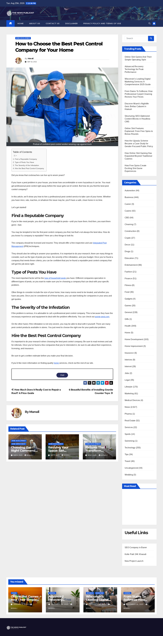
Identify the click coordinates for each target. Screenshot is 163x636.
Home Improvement (18, 444)
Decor (127, 245)
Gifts (127, 319)
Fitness (128, 285)
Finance (128, 278)
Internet (128, 366)
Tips (127, 454)
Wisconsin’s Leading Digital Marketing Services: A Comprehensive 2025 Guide (138, 82)
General (128, 312)
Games (128, 305)
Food (127, 292)
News (127, 407)
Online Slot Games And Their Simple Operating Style (24, 600)
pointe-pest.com (102, 317)
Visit (62, 375)
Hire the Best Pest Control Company (29, 168)
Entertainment (131, 265)
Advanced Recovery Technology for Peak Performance (134, 69)
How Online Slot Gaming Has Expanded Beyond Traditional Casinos (138, 156)
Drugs (127, 251)
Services (129, 427)
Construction (130, 231)
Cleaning (129, 224)
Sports (128, 434)
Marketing (129, 393)
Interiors (128, 360)
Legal (127, 380)
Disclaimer (71, 23)
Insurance (129, 353)
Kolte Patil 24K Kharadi (135, 554)
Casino (128, 211)
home (56, 363)
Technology (130, 448)
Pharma (128, 414)
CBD (127, 218)
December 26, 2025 (135, 604)
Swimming (129, 441)
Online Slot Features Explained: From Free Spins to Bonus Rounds (139, 131)
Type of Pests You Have (24, 162)
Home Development (23, 38)
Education (129, 258)
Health (128, 326)
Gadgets (128, 299)
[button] (149, 23)
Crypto (128, 238)
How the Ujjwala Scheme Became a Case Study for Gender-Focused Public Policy (139, 143)
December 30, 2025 (60, 604)
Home (20, 23)
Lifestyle (128, 387)
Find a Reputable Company (26, 159)
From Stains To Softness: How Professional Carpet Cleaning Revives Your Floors (139, 94)
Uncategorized (131, 468)
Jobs (127, 373)
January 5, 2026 (21, 604)
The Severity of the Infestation (27, 165)
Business (129, 197)
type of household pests (55, 278)
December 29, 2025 (97, 604)
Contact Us (53, 23)
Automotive (130, 190)
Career (128, 204)
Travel (127, 461)
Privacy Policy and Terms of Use (102, 23)
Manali (30, 58)
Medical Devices (132, 400)
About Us (34, 23)
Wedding (129, 475)
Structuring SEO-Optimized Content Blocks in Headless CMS (137, 119)
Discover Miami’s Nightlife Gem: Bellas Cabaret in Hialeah (137, 106)
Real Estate (130, 420)
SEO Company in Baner (136, 547)
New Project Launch (134, 561)
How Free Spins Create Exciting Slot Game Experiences (135, 168)
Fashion (128, 272)
